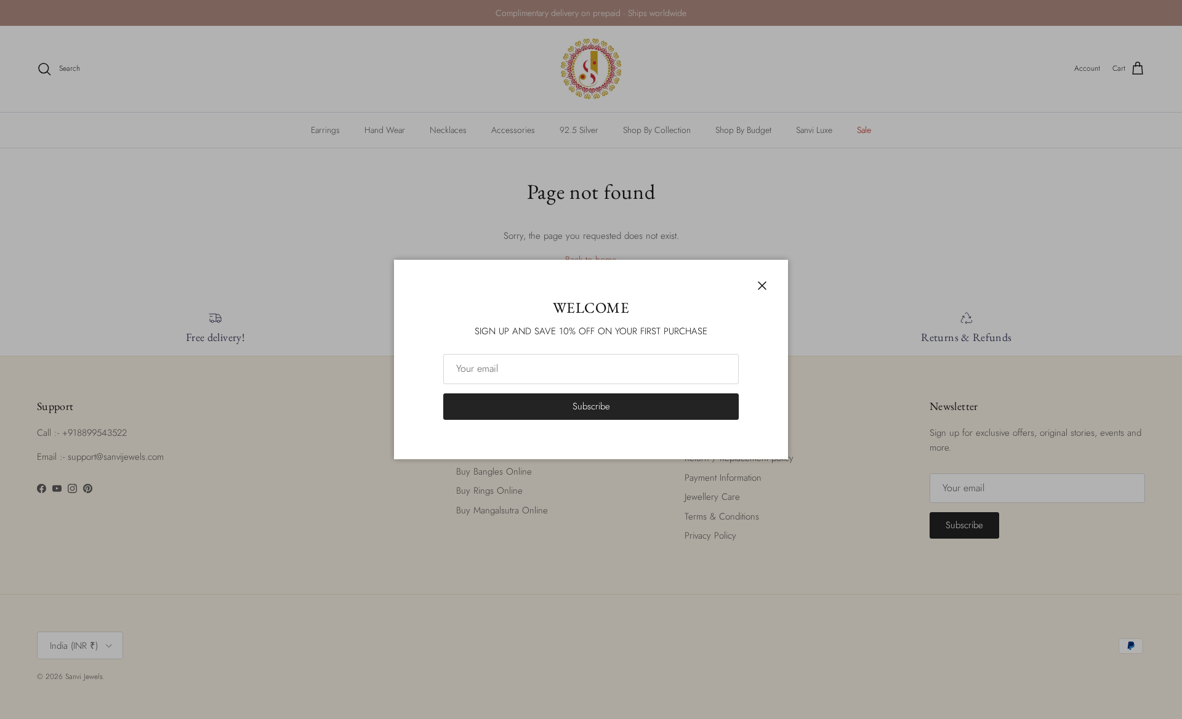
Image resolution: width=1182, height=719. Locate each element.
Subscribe (591, 406)
